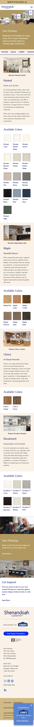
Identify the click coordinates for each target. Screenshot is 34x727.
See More (6, 600)
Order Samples (22, 721)
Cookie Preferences (9, 713)
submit (7, 20)
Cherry (22, 52)
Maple (13, 52)
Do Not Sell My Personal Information (14, 707)
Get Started (6, 554)
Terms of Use (7, 702)
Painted (4, 52)
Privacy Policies (18, 702)
